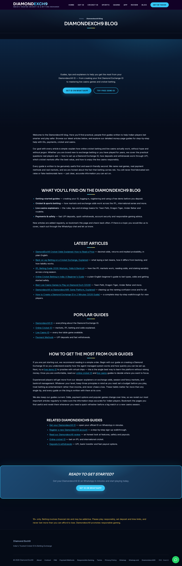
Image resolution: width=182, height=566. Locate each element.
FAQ (55, 560)
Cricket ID (93, 5)
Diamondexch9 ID (44, 323)
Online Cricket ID (44, 328)
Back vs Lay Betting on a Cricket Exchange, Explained (62, 260)
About (39, 560)
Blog (144, 5)
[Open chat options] (175, 559)
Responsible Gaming (85, 560)
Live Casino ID (42, 332)
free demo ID (50, 369)
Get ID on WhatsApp (77, 91)
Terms (99, 560)
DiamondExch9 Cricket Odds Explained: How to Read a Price (65, 251)
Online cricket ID (57, 439)
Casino (116, 5)
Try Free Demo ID (106, 91)
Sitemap (122, 560)
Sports (105, 5)
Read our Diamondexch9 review (64, 434)
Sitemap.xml (134, 560)
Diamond (36, 5)
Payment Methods (44, 337)
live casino (102, 373)
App (125, 5)
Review (134, 5)
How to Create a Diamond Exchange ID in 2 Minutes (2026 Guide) (68, 294)
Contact (47, 560)
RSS (160, 560)
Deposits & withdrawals (60, 444)
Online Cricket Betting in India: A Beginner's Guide (60, 276)
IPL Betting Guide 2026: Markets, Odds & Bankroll (60, 268)
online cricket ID (84, 373)
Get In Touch (159, 5)
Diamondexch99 (148, 560)
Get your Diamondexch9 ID (62, 425)
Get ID (81, 5)
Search (166, 560)
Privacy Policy (111, 560)
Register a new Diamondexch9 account (68, 430)
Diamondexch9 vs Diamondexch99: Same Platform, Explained (65, 289)
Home (71, 5)
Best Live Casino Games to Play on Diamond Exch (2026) (63, 285)
